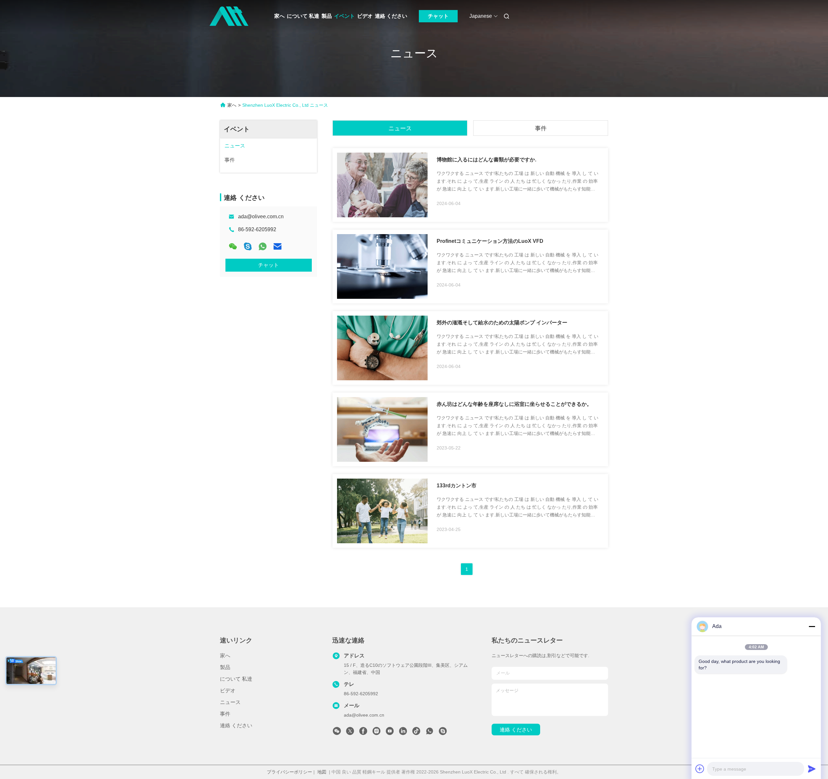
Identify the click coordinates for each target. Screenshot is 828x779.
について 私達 (303, 16)
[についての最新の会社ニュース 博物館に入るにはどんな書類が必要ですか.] (382, 215)
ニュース (400, 128)
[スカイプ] (248, 246)
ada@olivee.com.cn (261, 216)
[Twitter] (349, 732)
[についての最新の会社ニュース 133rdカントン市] (382, 541)
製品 (326, 16)
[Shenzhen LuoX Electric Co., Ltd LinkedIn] (403, 732)
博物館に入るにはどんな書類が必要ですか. (486, 159)
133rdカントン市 (456, 485)
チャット (438, 16)
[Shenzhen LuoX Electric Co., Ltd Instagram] (376, 732)
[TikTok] (416, 732)
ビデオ (365, 16)
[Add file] (699, 769)
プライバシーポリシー (289, 771)
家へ (279, 16)
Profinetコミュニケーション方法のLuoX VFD (490, 241)
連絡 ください (391, 16)
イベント (344, 16)
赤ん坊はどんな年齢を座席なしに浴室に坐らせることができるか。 (514, 404)
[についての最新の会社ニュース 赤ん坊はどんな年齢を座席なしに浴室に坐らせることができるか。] (382, 460)
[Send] (812, 769)
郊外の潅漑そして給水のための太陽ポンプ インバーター (502, 322)
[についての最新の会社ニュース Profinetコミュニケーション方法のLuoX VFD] (382, 297)
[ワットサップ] (262, 246)
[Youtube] (389, 732)
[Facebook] (363, 732)
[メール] (277, 246)
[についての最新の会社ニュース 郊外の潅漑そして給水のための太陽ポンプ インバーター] (382, 378)
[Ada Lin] (442, 732)
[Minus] (812, 626)
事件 (541, 128)
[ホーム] (229, 16)
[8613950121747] (429, 732)
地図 (321, 771)
